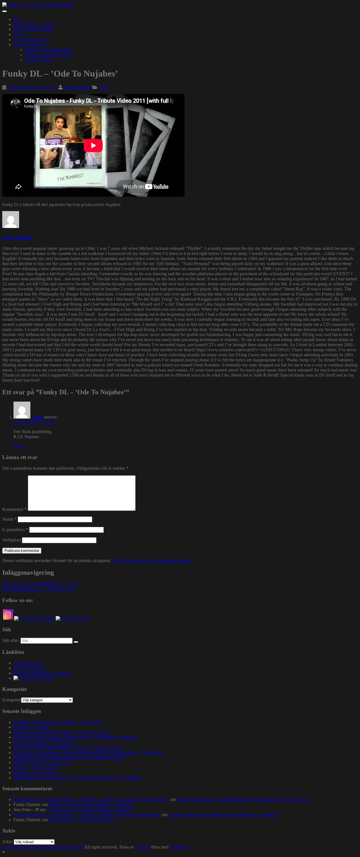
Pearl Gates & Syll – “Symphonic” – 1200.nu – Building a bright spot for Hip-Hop (87, 814)
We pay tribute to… (31, 44)
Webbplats (11, 540)
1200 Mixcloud (27, 663)
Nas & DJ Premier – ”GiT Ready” (44, 742)
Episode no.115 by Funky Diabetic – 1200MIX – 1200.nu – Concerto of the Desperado (91, 799)
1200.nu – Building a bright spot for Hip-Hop (42, 847)
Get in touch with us (32, 39)
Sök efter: (10, 640)
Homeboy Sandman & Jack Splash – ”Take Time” (58, 722)
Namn (9, 519)
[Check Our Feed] (72, 618)
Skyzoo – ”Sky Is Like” (35, 767)
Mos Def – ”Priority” (32, 727)
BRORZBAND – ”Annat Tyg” (42, 762)
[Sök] (76, 642)
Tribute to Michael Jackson (49, 54)
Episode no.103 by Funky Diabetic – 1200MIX (91, 804)
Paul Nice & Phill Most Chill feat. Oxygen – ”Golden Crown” (69, 747)
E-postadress (15, 529)
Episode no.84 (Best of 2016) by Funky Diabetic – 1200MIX (222, 814)
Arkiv (7, 841)
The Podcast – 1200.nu (34, 24)
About (19, 34)
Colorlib (142, 847)
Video (103, 87)
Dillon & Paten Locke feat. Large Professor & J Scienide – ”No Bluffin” (78, 777)
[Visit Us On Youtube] (34, 618)
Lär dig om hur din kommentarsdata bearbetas (152, 560)
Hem (18, 19)
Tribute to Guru (38, 59)
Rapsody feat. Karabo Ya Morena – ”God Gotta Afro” (61, 732)
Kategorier (11, 699)
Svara (19, 446)
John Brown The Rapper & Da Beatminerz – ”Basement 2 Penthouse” (76, 737)
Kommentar (14, 509)
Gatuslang (45, 678)
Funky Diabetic (77, 87)
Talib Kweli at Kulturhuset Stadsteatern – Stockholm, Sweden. (69, 757)
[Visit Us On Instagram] (8, 618)
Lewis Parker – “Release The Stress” (81, 819)
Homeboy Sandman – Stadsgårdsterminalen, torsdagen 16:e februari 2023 (242, 799)
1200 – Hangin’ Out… (34, 29)
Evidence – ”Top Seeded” (37, 772)
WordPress (179, 847)
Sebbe (37, 417)
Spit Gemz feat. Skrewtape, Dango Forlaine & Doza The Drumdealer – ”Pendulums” (89, 752)
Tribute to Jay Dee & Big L (49, 49)
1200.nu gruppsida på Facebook (42, 673)
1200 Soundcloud (29, 668)
